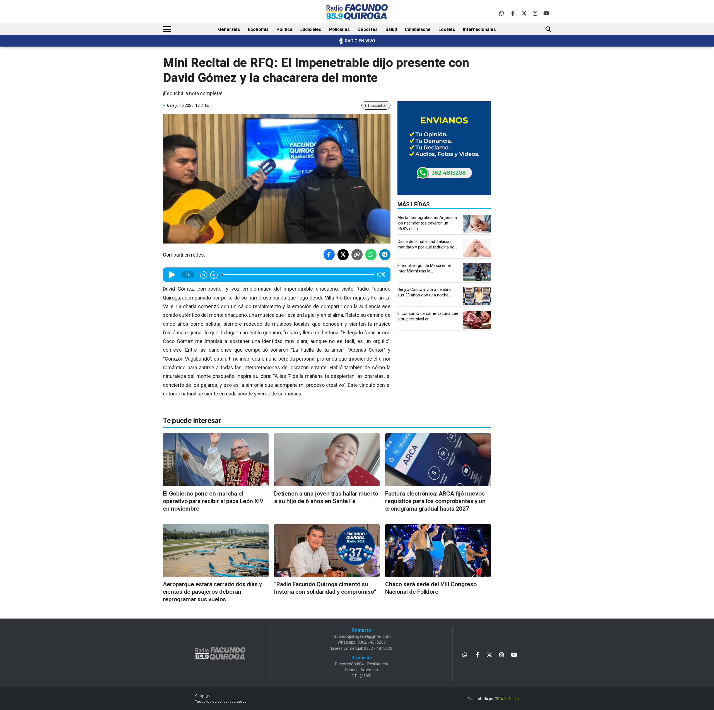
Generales (229, 29)
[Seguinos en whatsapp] (501, 13)
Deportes (368, 29)
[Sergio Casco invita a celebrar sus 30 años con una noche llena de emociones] (477, 296)
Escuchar (379, 105)
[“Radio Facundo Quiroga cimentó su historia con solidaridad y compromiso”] (327, 550)
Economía (258, 29)
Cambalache (418, 29)
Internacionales (479, 29)
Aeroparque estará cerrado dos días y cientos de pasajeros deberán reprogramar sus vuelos (212, 592)
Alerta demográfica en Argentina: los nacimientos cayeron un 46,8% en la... (427, 223)
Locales (446, 29)
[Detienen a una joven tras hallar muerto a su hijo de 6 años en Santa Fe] (327, 459)
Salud (391, 29)
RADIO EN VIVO (360, 41)
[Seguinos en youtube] (546, 13)
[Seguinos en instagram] (535, 13)
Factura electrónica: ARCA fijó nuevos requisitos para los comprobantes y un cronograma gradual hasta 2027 (435, 501)
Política (284, 29)
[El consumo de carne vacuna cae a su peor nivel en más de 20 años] (477, 320)
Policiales (339, 29)
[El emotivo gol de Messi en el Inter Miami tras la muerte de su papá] (477, 272)
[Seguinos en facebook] (513, 13)
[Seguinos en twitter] (524, 13)
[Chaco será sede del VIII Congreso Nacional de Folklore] (438, 550)
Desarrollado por (493, 699)
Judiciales (310, 29)
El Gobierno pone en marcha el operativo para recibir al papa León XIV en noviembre (213, 501)
